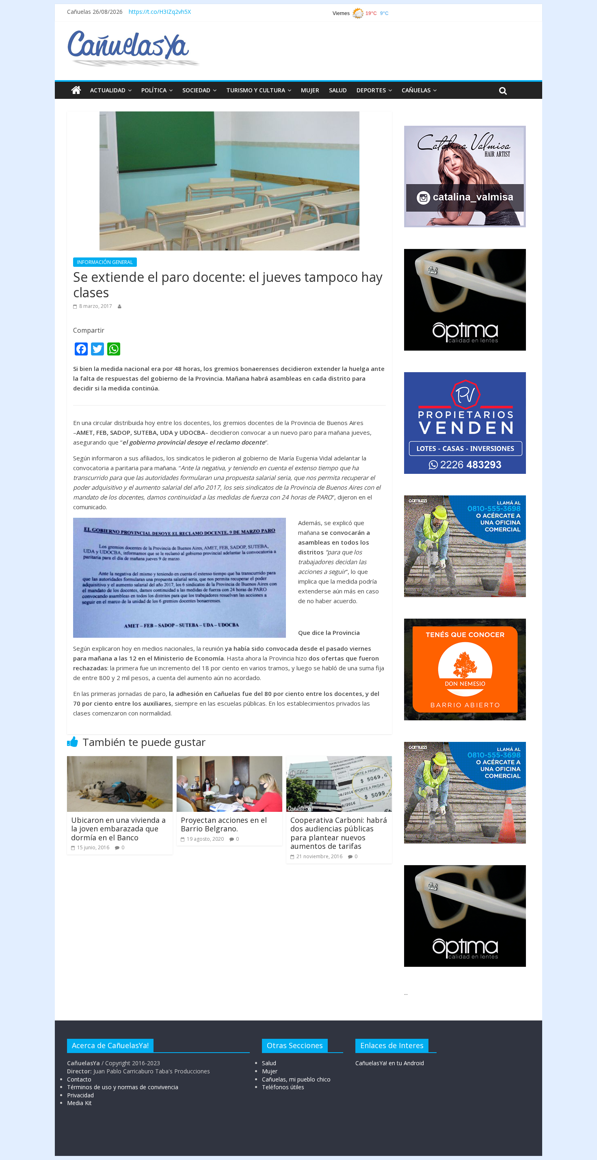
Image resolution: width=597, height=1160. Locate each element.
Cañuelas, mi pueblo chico (296, 1079)
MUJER (310, 90)
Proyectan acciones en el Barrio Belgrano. (224, 824)
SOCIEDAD (196, 90)
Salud (269, 1063)
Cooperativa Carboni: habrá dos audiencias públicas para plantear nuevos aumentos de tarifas (338, 833)
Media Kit (79, 1103)
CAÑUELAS (416, 90)
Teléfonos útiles (283, 1087)
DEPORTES (371, 90)
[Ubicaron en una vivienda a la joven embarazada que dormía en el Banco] (120, 761)
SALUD (338, 90)
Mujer (269, 1071)
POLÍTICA (154, 90)
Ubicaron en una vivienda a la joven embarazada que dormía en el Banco (118, 828)
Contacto (79, 1079)
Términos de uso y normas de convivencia (122, 1087)
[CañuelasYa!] (133, 34)
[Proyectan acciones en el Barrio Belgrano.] (229, 761)
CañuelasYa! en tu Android (389, 1063)
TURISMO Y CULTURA (255, 90)
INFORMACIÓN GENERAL (105, 262)
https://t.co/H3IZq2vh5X (160, 11)
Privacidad (80, 1095)
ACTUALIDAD (107, 90)
